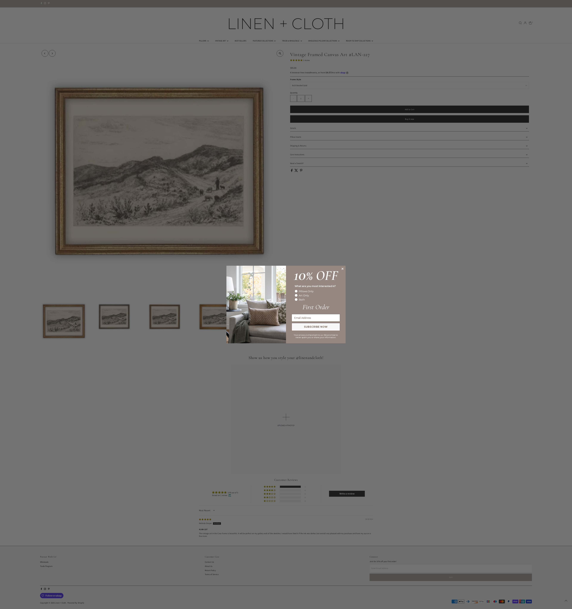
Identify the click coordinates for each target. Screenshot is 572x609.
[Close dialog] (342, 269)
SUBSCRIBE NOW (316, 326)
